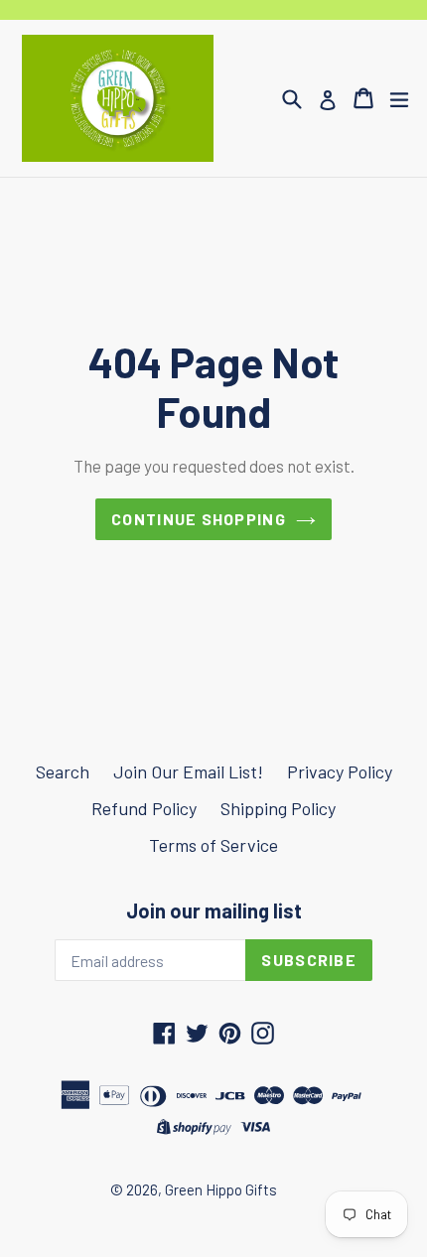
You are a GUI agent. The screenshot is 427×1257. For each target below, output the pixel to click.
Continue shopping (198, 518)
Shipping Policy (278, 808)
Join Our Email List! (188, 771)
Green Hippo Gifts (221, 1189)
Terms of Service (213, 845)
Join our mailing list (214, 910)
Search (62, 771)
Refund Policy (144, 808)
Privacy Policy (339, 771)
